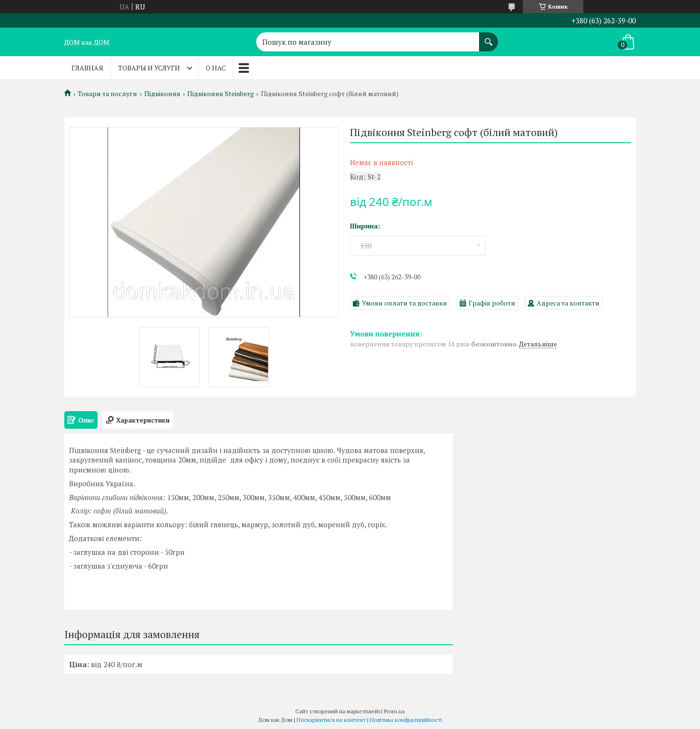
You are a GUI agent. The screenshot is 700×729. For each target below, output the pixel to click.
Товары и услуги (149, 67)
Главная (87, 67)
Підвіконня (162, 93)
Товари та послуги (107, 93)
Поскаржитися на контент (331, 719)
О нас (216, 67)
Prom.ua (394, 711)
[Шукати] (488, 37)
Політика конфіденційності (406, 719)
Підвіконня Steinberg (220, 93)
